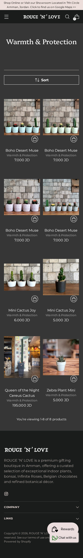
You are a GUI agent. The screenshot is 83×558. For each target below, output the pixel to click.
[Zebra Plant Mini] (61, 357)
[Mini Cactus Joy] (22, 277)
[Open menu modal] (6, 16)
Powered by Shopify (17, 541)
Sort (45, 80)
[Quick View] (34, 139)
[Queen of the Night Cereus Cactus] (22, 357)
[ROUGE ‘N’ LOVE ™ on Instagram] (6, 495)
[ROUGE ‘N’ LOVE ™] (41, 16)
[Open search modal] (67, 16)
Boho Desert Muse (22, 150)
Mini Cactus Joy (22, 310)
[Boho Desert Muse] (22, 117)
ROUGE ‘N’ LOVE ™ (42, 533)
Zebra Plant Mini (61, 390)
